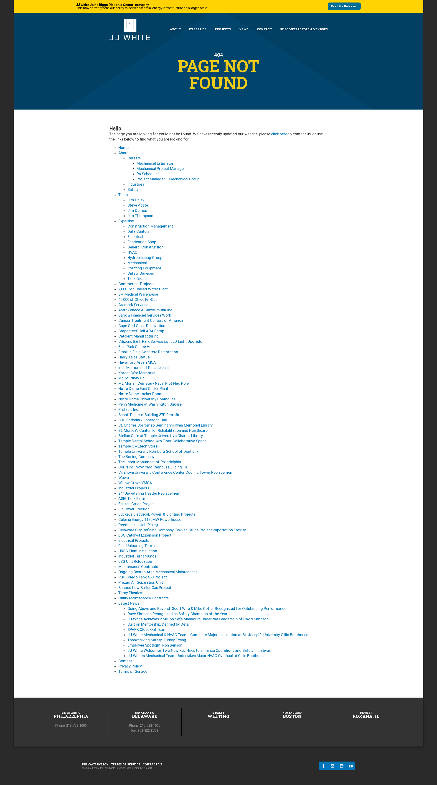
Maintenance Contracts (138, 566)
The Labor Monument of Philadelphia (149, 462)
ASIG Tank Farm (131, 498)
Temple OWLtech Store (138, 446)
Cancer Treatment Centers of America (150, 320)
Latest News (128, 603)
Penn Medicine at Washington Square (150, 404)
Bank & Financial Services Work (144, 315)
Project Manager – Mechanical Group (168, 179)
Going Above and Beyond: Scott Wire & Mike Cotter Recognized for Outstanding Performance (206, 608)
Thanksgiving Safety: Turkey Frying (156, 640)
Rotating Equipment (144, 268)
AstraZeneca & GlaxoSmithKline (145, 310)
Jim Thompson (140, 215)
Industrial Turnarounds (137, 556)
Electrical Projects (133, 540)
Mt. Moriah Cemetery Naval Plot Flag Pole (153, 383)
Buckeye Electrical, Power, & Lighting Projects (156, 514)
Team (123, 194)
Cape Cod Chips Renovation (141, 325)
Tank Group (137, 278)
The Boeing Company (136, 456)
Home (123, 147)
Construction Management (150, 226)
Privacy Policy (130, 666)
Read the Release (343, 6)
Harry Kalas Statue (134, 357)
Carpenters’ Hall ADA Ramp (141, 331)
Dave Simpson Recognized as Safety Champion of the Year (177, 613)
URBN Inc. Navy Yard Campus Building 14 (152, 467)
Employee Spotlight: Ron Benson (154, 645)
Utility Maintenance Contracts (143, 598)
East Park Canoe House (138, 346)
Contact (264, 29)
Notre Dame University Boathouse (146, 399)
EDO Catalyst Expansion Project (144, 535)
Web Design (133, 768)
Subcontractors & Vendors (304, 29)
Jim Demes (137, 210)
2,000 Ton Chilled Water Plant (143, 289)
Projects (223, 29)
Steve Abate (137, 205)
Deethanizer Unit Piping (138, 524)
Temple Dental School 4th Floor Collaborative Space (162, 441)
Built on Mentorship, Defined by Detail (159, 624)
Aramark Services (133, 304)
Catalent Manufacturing (138, 336)
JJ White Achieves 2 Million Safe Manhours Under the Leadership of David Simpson (198, 619)
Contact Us (153, 764)
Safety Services (140, 273)
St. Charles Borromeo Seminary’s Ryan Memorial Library (165, 425)
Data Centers (138, 231)
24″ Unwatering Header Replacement (149, 493)
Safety (133, 189)
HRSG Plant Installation (137, 551)
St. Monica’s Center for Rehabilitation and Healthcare (163, 430)
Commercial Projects (136, 283)
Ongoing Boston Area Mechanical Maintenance (158, 572)
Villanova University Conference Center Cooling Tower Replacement (176, 472)
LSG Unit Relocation (135, 561)
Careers (134, 158)
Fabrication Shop (141, 242)
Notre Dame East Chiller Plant (143, 388)
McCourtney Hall (132, 378)
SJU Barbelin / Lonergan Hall (142, 420)
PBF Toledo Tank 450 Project (142, 577)
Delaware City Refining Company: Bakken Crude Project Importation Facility (182, 530)
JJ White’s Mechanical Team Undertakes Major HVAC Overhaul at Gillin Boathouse (196, 655)
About (175, 29)
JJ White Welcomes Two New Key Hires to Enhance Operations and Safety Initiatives (199, 650)
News (244, 29)
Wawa (123, 477)
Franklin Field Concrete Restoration (148, 352)
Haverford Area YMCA (137, 362)
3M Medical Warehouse (138, 294)
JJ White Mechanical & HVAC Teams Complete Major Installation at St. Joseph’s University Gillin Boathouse (217, 634)
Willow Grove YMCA (135, 483)
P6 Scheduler (148, 173)
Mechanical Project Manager (161, 168)
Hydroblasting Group (144, 257)
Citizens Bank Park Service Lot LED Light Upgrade (160, 341)
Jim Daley (135, 200)
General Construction (145, 247)
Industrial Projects (133, 488)
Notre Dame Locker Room (140, 393)
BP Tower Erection (134, 509)
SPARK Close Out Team (147, 629)
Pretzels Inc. (128, 409)
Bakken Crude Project (136, 503)
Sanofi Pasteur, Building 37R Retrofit (148, 414)
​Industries (135, 184)
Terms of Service (132, 671)
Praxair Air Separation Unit (140, 582)
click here (279, 134)
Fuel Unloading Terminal (138, 545)
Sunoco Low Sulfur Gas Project (144, 587)
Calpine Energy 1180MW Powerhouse (149, 519)
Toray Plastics (130, 593)
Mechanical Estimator (155, 163)
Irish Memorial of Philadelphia (143, 367)
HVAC (132, 252)
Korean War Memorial (136, 373)
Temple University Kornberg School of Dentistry (158, 451)
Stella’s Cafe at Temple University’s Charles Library (160, 435)
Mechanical (137, 263)
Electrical (135, 236)
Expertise (197, 29)
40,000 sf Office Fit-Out (137, 299)
